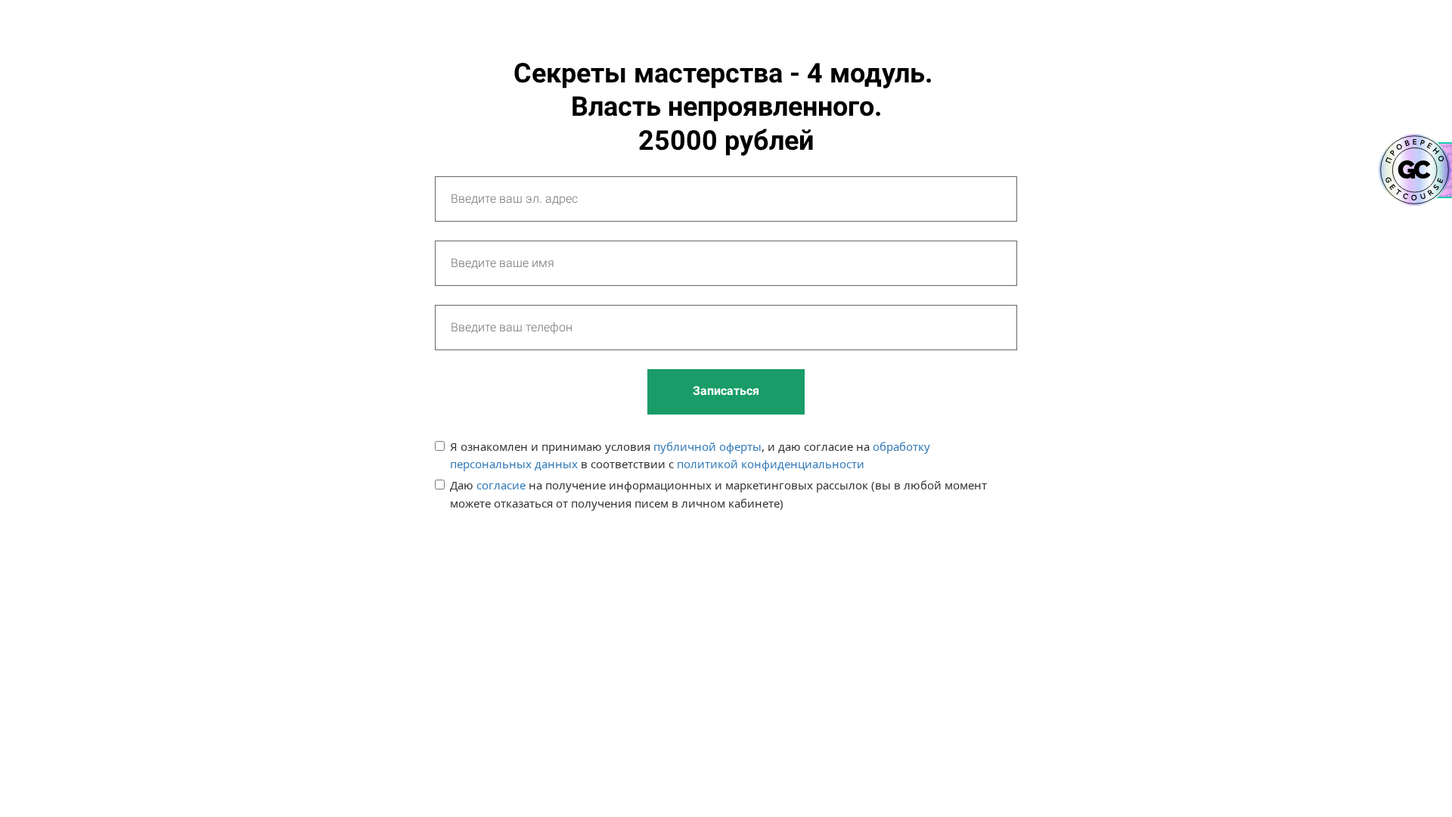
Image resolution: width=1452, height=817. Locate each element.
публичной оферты (707, 446)
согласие (501, 484)
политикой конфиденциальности (770, 463)
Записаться (726, 391)
